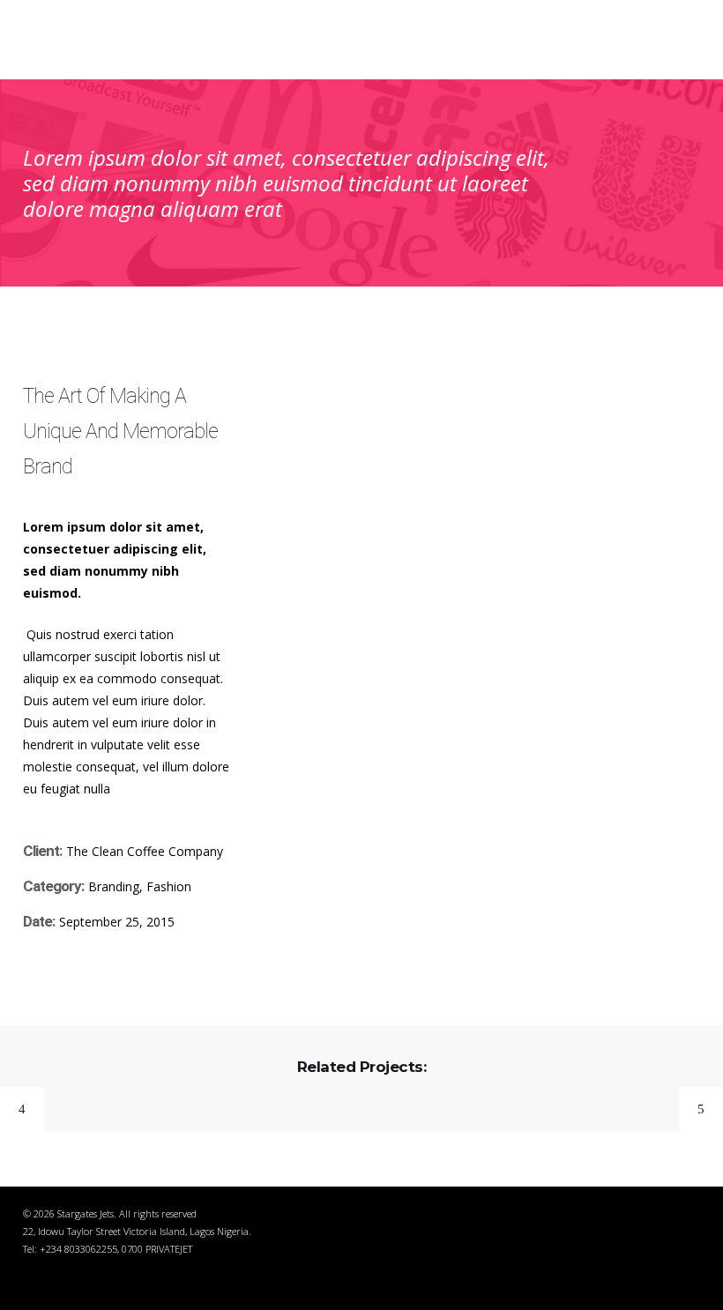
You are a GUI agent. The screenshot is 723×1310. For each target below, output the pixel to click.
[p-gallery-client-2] (482, 368)
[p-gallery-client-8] (482, 443)
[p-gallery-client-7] (333, 443)
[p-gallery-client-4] (333, 405)
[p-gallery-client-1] (333, 368)
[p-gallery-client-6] (632, 405)
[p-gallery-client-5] (482, 405)
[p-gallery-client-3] (632, 368)
